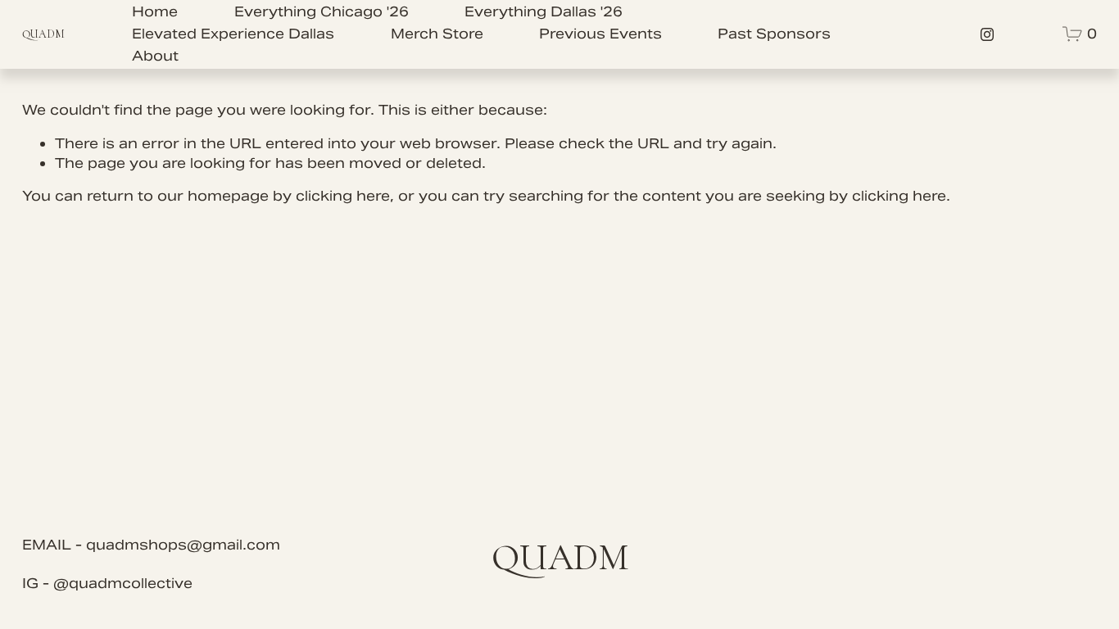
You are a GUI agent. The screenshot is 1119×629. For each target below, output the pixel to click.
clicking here (343, 196)
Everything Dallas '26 (543, 11)
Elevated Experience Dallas (233, 34)
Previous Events (600, 34)
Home (155, 11)
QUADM (43, 34)
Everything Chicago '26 (321, 11)
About (155, 56)
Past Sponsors (774, 34)
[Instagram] (987, 34)
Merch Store (437, 34)
